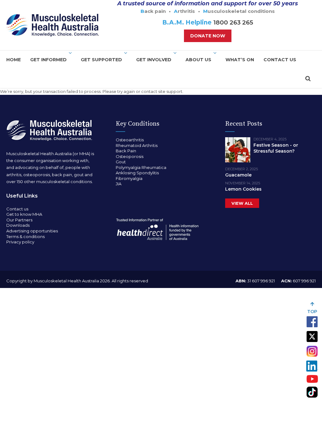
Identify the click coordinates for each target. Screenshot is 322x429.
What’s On (239, 59)
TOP (312, 311)
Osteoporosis (129, 156)
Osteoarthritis (130, 139)
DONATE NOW (207, 36)
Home (13, 59)
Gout (121, 161)
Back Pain (126, 150)
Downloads (18, 225)
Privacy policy (20, 241)
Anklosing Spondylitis (137, 172)
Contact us (280, 59)
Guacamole (238, 175)
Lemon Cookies (243, 189)
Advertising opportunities (32, 230)
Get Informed (48, 59)
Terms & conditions (25, 236)
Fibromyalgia (129, 178)
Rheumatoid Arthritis (137, 145)
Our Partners (19, 219)
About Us (198, 59)
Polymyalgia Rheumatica (141, 167)
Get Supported (101, 59)
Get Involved (153, 59)
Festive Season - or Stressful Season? (275, 148)
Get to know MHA (24, 214)
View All (242, 203)
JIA (118, 183)
